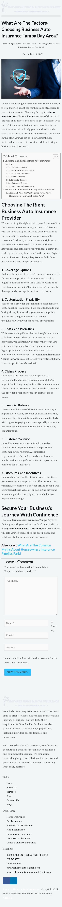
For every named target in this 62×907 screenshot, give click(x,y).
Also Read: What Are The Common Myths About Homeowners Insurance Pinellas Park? (30, 194)
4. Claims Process (17, 177)
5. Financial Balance (18, 180)
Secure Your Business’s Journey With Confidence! (30, 189)
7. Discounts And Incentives (21, 186)
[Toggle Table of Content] (54, 156)
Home (4, 43)
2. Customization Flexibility (21, 170)
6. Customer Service (18, 183)
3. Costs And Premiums (19, 173)
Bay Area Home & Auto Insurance (22, 528)
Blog (11, 43)
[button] (31, 16)
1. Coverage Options (18, 167)
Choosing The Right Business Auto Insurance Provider (27, 162)
